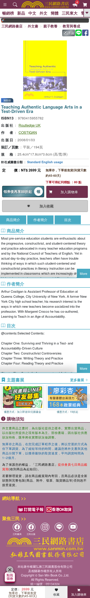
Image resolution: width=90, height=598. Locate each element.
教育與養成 (71, 26)
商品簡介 (13, 219)
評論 (70, 32)
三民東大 (70, 13)
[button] (86, 399)
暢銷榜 (8, 13)
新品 (21, 13)
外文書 (33, 26)
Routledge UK (30, 125)
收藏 (56, 594)
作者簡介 (40, 219)
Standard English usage (45, 162)
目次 (67, 219)
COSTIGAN (28, 132)
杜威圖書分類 (13, 162)
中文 (32, 13)
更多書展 (77, 380)
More (83, 273)
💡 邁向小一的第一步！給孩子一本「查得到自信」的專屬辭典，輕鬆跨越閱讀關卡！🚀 (88, 20)
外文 (43, 13)
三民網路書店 (12, 26)
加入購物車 (79, 594)
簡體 (55, 13)
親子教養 (50, 26)
